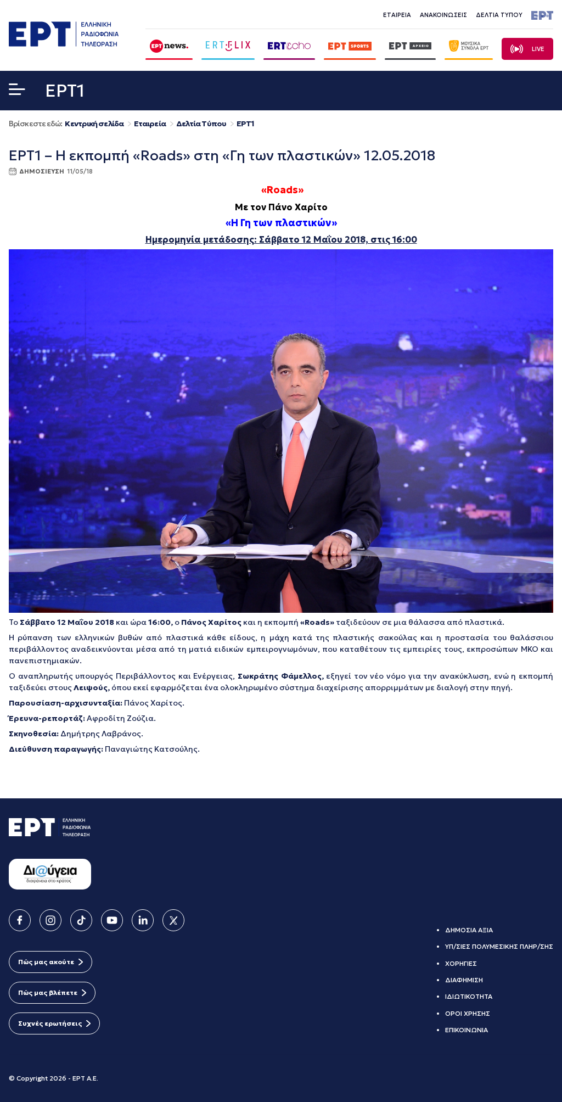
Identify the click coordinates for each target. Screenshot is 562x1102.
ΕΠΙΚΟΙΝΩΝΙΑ (466, 1030)
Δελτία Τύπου (201, 123)
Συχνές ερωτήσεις (50, 1023)
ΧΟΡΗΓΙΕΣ (461, 963)
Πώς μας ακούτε (46, 962)
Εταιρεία (150, 123)
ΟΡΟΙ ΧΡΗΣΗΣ (467, 1013)
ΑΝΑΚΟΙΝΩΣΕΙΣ (443, 15)
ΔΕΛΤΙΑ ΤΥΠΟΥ (499, 15)
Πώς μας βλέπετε (47, 992)
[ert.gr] (64, 43)
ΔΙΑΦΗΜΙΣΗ (464, 980)
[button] (17, 91)
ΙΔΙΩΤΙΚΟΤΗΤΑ (468, 996)
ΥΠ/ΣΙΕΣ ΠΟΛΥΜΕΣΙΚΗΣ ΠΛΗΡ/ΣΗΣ (499, 946)
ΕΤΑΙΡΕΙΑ (397, 15)
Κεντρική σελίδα (94, 123)
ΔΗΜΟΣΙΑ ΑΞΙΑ (469, 930)
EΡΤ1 (245, 123)
